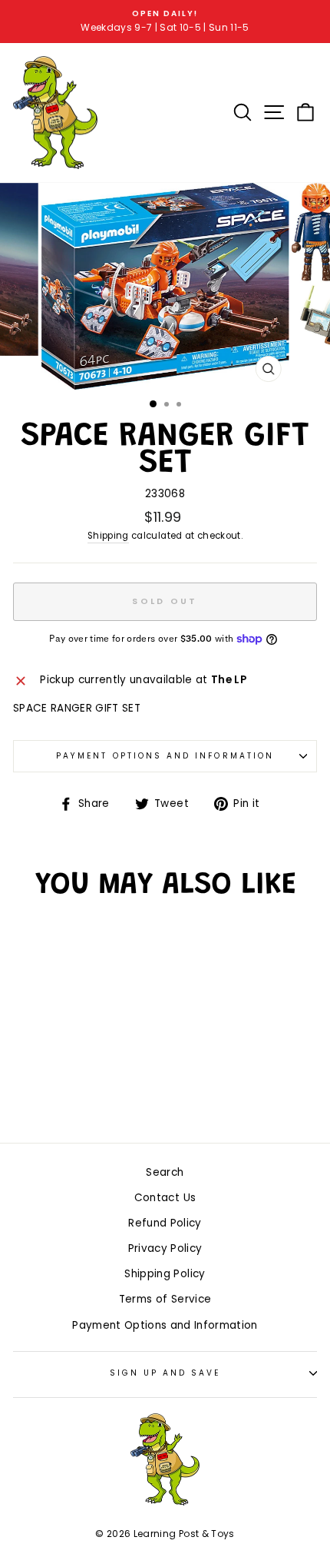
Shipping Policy (164, 1273)
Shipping (108, 535)
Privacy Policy (165, 1248)
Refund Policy (164, 1223)
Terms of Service (165, 1299)
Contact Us (165, 1197)
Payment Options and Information (165, 756)
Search (164, 1172)
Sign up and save (165, 1373)
